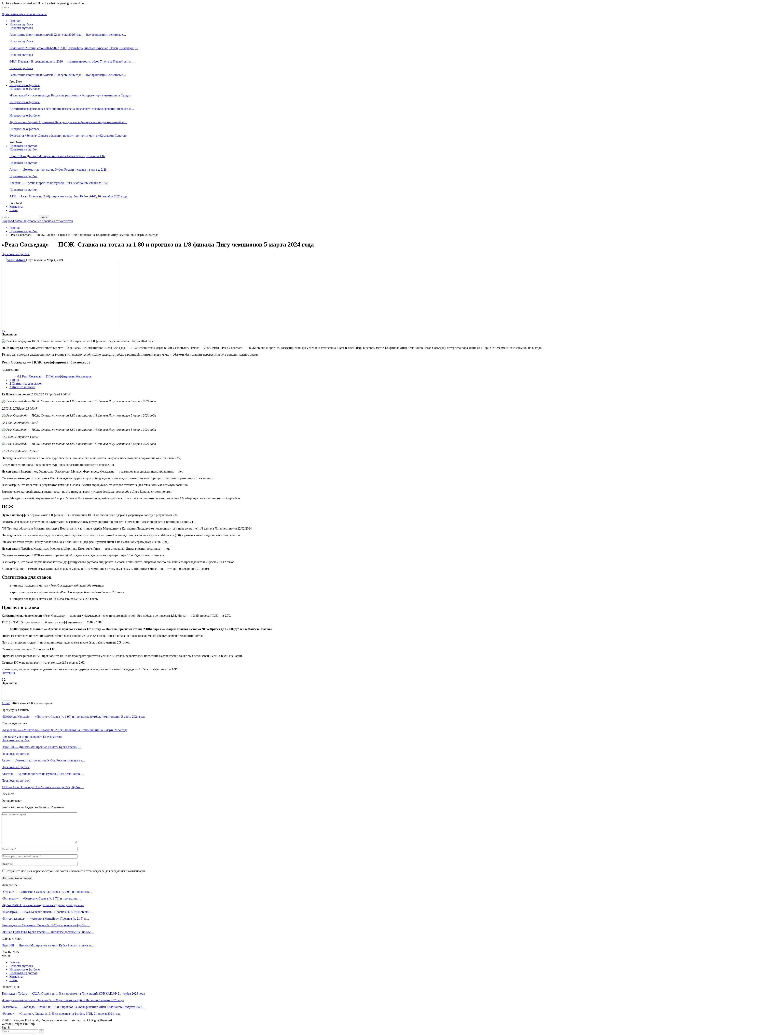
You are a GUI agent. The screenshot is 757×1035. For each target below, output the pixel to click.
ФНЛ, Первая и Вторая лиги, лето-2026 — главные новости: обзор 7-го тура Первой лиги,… (72, 61)
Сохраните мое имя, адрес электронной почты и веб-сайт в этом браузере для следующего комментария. (76, 871)
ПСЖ (14, 380)
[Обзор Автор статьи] (9, 699)
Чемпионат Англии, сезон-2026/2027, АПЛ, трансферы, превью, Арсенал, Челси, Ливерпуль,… (73, 48)
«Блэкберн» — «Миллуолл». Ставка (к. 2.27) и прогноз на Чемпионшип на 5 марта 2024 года (64, 730)
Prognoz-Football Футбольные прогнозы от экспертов (37, 221)
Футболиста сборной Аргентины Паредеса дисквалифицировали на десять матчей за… (68, 122)
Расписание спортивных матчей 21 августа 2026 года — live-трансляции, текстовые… (67, 75)
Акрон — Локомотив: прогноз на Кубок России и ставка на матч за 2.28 (58, 169)
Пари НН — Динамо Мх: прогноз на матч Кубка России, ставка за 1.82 (57, 156)
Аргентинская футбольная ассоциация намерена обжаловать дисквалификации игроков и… (71, 108)
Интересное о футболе (24, 85)
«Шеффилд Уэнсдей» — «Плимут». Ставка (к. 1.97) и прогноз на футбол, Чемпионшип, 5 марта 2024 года (73, 716)
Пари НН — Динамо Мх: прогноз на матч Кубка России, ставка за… (48, 945)
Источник (8, 672)
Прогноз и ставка (22, 387)
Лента (13, 210)
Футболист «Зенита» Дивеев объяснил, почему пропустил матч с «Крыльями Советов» (68, 135)
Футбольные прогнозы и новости (24, 14)
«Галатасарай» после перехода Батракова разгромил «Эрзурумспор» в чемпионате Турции (70, 95)
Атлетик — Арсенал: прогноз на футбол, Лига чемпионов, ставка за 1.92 (58, 183)
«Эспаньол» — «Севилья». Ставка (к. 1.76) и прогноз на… (41, 898)
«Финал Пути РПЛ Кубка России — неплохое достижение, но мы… (48, 932)
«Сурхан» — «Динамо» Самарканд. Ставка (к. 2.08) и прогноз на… (47, 891)
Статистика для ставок (25, 383)
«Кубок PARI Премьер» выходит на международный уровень (43, 905)
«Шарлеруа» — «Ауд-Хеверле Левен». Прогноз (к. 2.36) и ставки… (47, 912)
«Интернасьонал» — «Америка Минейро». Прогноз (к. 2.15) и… (45, 918)
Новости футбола (21, 24)
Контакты (16, 206)
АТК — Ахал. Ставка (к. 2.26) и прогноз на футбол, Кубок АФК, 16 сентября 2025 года (68, 196)
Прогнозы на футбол (23, 146)
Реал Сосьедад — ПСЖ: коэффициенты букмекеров (54, 376)
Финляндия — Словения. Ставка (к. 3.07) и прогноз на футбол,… (46, 925)
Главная (14, 20)
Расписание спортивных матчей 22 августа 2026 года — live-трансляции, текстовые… (67, 34)
